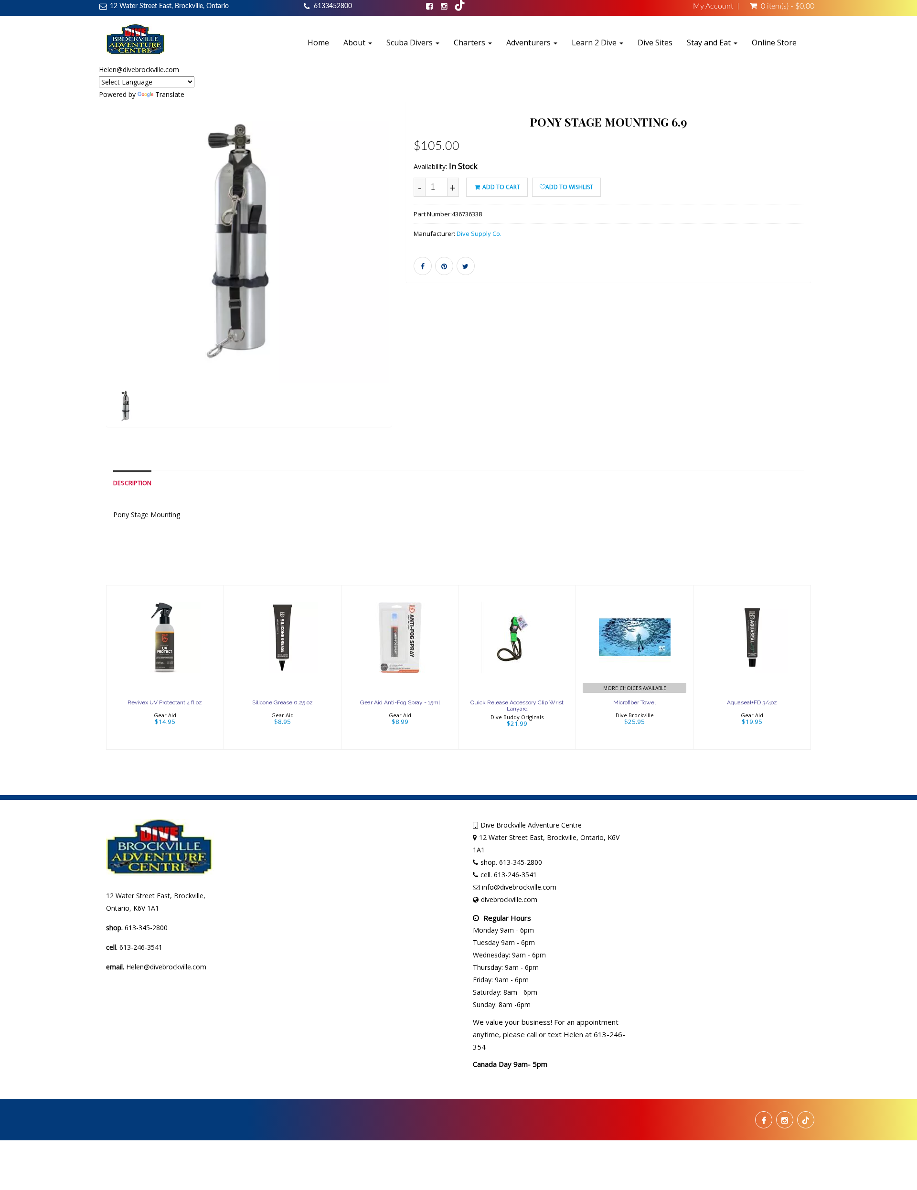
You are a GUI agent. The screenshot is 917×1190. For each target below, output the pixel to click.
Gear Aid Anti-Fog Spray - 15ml (400, 702)
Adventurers (529, 42)
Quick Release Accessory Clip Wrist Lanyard (517, 705)
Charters (470, 42)
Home (318, 42)
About (355, 42)
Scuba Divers (410, 42)
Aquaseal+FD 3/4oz (752, 702)
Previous (84, 277)
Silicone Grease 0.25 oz (282, 702)
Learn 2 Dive (595, 42)
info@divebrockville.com (519, 887)
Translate (169, 94)
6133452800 (333, 6)
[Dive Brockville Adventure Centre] (136, 40)
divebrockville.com (509, 899)
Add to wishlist (569, 187)
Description (132, 483)
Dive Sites (655, 42)
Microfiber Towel (634, 702)
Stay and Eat (710, 42)
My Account (713, 6)
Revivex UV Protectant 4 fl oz (165, 702)
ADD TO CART (500, 187)
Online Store (774, 42)
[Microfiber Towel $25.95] (634, 666)
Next (415, 277)
